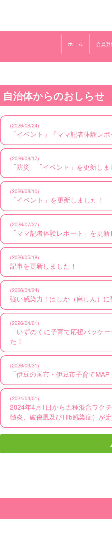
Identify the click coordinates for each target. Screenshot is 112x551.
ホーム (75, 43)
